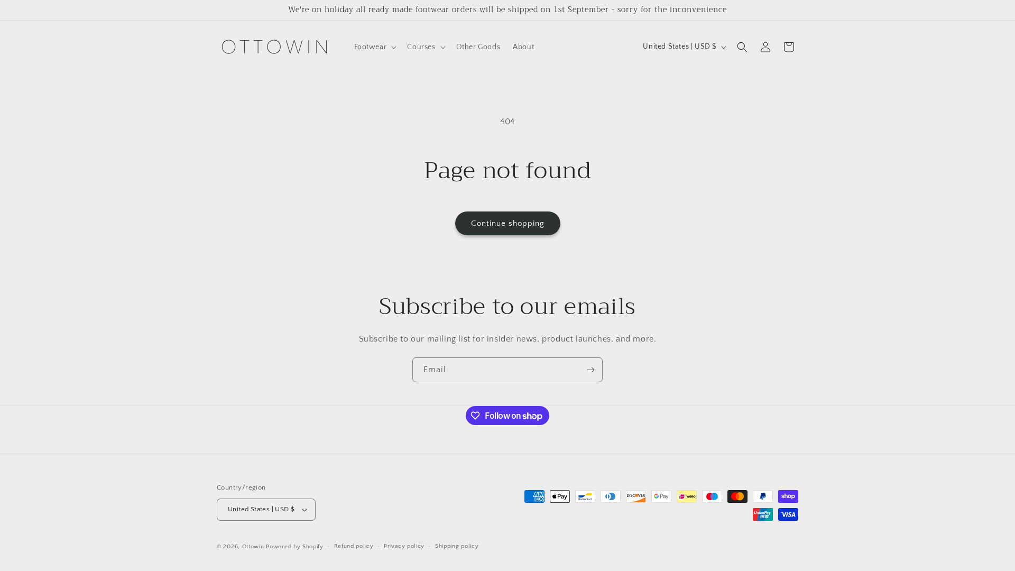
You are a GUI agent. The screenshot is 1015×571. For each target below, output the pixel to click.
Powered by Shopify (295, 547)
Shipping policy (457, 546)
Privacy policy (404, 546)
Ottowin (253, 547)
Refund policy (354, 546)
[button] (374, 47)
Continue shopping (508, 223)
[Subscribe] (590, 369)
